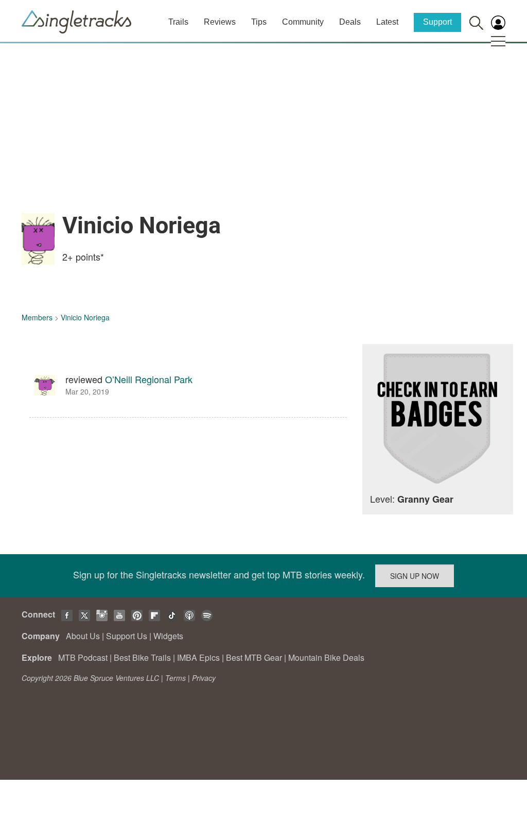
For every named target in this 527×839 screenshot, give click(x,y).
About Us (83, 636)
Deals (350, 22)
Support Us (126, 636)
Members (37, 317)
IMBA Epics (198, 657)
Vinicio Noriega (85, 317)
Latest (387, 22)
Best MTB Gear (254, 657)
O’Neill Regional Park (148, 379)
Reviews (220, 22)
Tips (259, 22)
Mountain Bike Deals (326, 657)
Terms (175, 678)
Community (303, 22)
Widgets (168, 636)
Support (437, 22)
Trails (178, 22)
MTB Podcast (83, 657)
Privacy (204, 678)
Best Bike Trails (142, 657)
